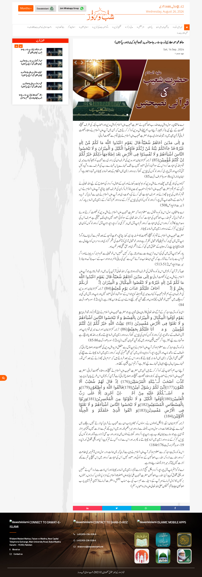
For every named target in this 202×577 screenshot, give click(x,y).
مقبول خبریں (40, 41)
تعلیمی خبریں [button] (117, 27)
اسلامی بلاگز (71, 27)
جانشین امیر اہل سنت (162, 27)
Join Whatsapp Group (69, 8)
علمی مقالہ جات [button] (183, 33)
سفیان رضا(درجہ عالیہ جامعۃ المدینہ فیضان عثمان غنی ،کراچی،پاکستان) (31, 51)
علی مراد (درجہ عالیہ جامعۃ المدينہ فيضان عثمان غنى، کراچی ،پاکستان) (31, 62)
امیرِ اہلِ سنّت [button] (178, 27)
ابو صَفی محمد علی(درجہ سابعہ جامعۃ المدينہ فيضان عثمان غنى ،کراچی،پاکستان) (30, 96)
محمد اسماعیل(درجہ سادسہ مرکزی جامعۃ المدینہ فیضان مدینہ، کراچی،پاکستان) (30, 85)
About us (16, 549)
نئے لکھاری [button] (60, 27)
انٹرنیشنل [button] (141, 27)
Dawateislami (43, 8)
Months (25, 8)
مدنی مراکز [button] (130, 27)
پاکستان (150, 27)
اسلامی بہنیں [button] (84, 27)
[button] (16, 46)
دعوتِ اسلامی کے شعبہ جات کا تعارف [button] (40, 27)
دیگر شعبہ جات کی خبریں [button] (101, 27)
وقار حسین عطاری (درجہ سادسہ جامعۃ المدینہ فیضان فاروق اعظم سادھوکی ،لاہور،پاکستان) (30, 75)
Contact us (18, 553)
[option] (40, 52)
